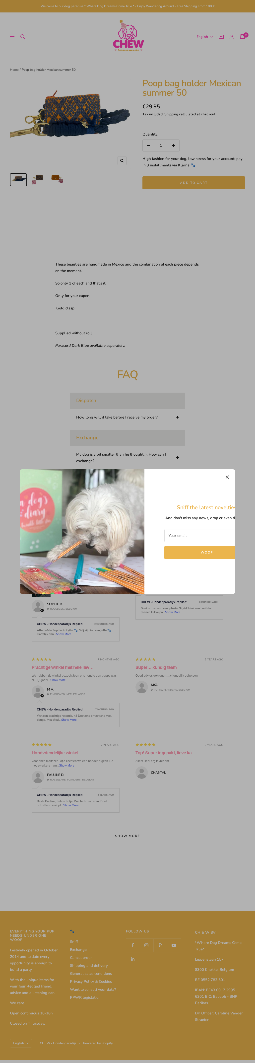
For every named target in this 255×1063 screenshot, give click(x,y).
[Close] (227, 477)
